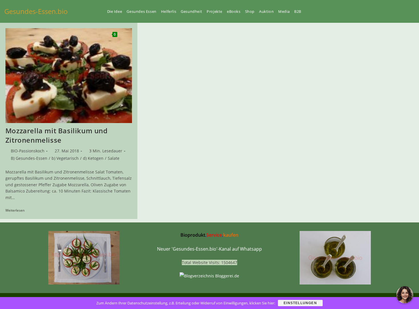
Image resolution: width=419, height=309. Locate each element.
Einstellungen (300, 303)
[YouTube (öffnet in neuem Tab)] (384, 11)
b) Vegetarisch (65, 158)
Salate (113, 158)
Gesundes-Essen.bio (36, 11)
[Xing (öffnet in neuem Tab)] (394, 11)
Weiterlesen (17, 210)
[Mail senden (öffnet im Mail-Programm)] (413, 11)
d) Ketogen (93, 158)
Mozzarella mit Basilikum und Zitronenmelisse (56, 135)
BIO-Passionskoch (27, 151)
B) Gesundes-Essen (29, 158)
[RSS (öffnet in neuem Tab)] (403, 11)
